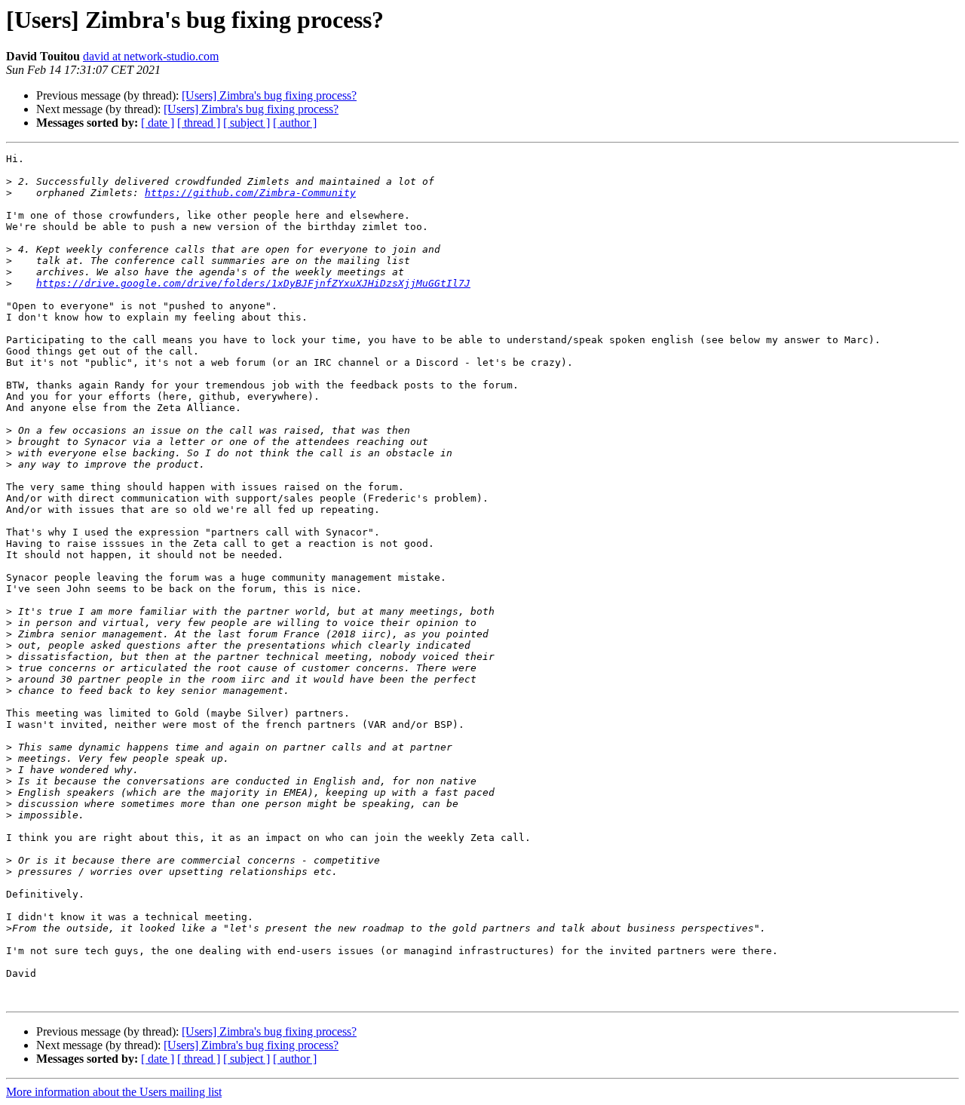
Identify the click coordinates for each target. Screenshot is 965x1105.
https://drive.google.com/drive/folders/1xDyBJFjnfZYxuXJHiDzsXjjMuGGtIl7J (253, 283)
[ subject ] (246, 122)
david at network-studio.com (151, 56)
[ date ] (157, 122)
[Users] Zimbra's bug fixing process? (269, 95)
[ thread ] (198, 122)
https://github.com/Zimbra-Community (250, 192)
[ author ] (295, 122)
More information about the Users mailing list (114, 1091)
